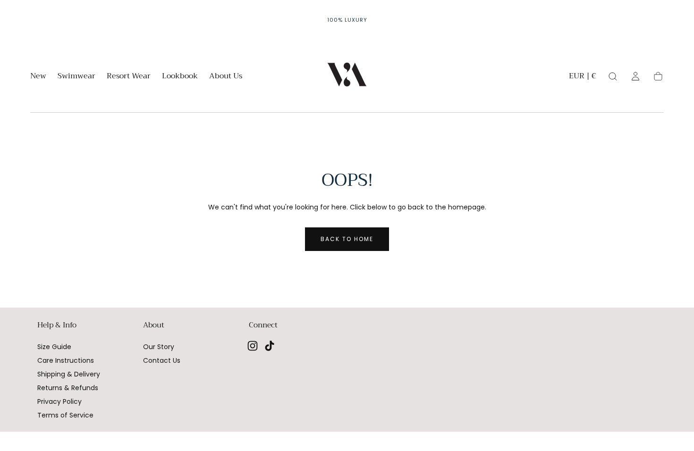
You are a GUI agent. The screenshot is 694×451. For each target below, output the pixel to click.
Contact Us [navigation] (161, 360)
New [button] (38, 77)
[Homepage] (347, 76)
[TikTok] (269, 345)
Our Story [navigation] (158, 346)
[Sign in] (635, 76)
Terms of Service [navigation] (65, 415)
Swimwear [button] (76, 77)
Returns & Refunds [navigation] (67, 388)
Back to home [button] (347, 239)
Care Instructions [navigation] (65, 360)
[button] (582, 78)
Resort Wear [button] (129, 77)
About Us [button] (225, 77)
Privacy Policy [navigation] (59, 401)
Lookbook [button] (180, 77)
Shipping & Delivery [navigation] (68, 374)
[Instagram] (252, 345)
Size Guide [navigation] (54, 346)
